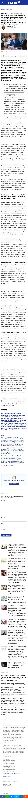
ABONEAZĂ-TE (14, 484)
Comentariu (4, 500)
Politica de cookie (7, 776)
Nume (3, 517)
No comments (10, 29)
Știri (11, 9)
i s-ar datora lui (11, 94)
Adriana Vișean (10, 26)
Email (2, 523)
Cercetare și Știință (5, 9)
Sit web (3, 529)
